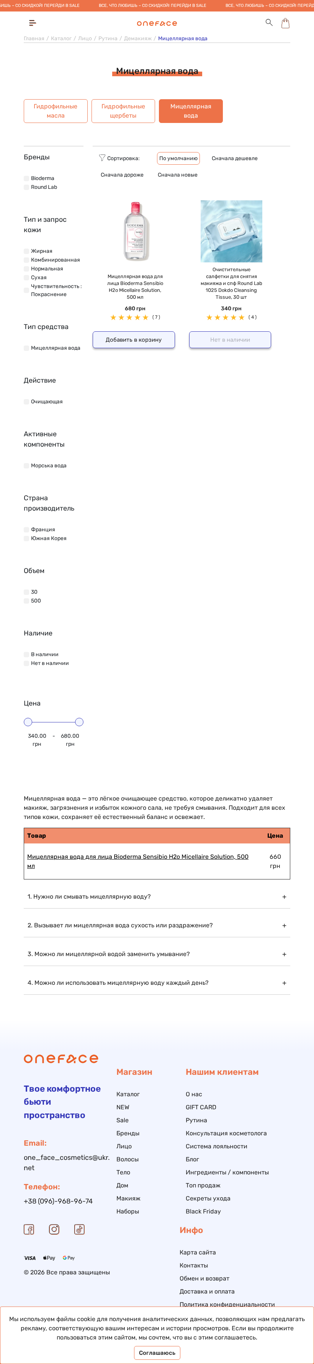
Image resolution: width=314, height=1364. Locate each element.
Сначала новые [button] (178, 175)
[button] (269, 23)
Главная (34, 38)
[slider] (28, 722)
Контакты (194, 1265)
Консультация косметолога (226, 1133)
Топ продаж (203, 1185)
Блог (192, 1159)
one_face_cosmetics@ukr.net (67, 1162)
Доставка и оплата (207, 1291)
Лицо (85, 38)
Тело (123, 1172)
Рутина (108, 38)
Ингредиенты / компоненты (227, 1172)
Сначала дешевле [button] (235, 158)
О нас (194, 1094)
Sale (122, 1120)
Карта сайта (198, 1252)
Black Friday (203, 1211)
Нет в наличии (230, 339)
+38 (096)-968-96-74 (58, 1201)
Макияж (128, 1198)
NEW (122, 1107)
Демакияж (138, 38)
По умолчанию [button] (178, 158)
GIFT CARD (201, 1107)
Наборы (127, 1211)
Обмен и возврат (204, 1278)
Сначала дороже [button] (122, 175)
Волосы (127, 1159)
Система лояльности (216, 1146)
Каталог (61, 38)
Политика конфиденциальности (227, 1304)
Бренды (127, 1133)
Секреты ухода (208, 1198)
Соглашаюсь (157, 1352)
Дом (122, 1185)
